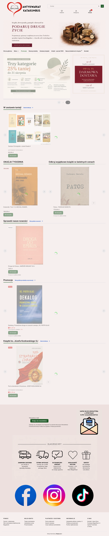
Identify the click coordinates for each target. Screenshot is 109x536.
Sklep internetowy (54, 533)
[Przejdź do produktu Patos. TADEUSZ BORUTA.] (74, 186)
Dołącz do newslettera (39, 421)
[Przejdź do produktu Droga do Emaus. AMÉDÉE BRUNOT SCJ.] (29, 245)
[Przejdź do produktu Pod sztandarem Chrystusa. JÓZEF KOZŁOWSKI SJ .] (29, 365)
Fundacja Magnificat (93, 523)
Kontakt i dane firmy (93, 521)
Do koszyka (13, 155)
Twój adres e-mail (34, 418)
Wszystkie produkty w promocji (24, 280)
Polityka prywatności (72, 523)
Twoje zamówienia (29, 521)
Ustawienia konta (29, 523)
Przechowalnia (28, 524)
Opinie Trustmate (92, 524)
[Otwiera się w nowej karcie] (25, 495)
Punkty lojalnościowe (72, 524)
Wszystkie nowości (35, 221)
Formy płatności (49, 521)
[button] (102, 6)
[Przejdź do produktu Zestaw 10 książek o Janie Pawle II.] (29, 129)
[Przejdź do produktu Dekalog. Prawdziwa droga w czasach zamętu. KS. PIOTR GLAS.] (29, 304)
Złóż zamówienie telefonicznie (11, 523)
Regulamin (6, 524)
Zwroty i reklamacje (8, 521)
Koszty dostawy (49, 523)
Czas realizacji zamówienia (52, 524)
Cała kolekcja (27, 107)
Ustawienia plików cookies (73, 521)
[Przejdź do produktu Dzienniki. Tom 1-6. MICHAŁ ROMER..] (24, 186)
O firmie (89, 526)
